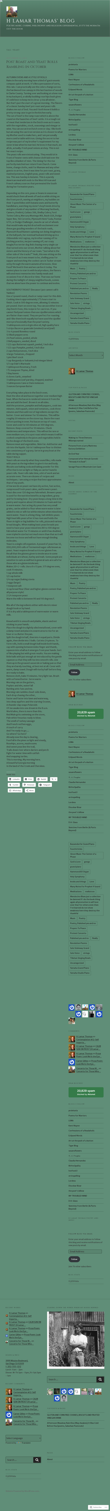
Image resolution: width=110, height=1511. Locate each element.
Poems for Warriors (78, 69)
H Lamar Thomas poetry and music (83, 1219)
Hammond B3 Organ (79, 222)
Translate (26, 1443)
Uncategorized (77, 313)
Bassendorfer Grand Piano (82, 194)
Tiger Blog (73, 99)
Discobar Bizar (75, 140)
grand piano (75, 217)
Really (95, 288)
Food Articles (76, 199)
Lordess (72, 135)
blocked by (89, 715)
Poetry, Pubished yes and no (83, 273)
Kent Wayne (74, 79)
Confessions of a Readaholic (81, 84)
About (71, 482)
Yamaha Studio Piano (79, 323)
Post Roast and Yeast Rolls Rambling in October (31, 64)
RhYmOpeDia (74, 120)
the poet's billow (76, 145)
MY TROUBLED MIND (78, 150)
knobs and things (78, 232)
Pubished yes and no (79, 288)
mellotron (90, 242)
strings (86, 303)
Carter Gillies (82, 1061)
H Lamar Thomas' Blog (40, 21)
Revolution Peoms (78, 293)
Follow (74, 672)
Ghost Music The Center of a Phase (83, 205)
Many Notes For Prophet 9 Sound (85, 237)
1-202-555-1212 (13, 1366)
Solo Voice (75, 303)
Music (72, 268)
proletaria (73, 64)
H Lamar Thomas (77, 172)
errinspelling (74, 130)
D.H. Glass (73, 155)
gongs (87, 212)
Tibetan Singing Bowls (80, 308)
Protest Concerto (78, 283)
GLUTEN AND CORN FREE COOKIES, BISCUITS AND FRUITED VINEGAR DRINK (84, 397)
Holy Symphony (77, 227)
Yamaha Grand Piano (79, 318)
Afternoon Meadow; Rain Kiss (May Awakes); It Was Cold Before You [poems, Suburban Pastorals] (85, 408)
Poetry (82, 268)
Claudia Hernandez (77, 114)
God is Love (75, 212)
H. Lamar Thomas (84, 1036)
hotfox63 (73, 125)
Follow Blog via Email (81, 647)
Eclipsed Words (75, 89)
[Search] (37, 1460)
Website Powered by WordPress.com (22, 1491)
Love (92, 232)
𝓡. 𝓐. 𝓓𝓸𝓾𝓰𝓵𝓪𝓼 (74, 109)
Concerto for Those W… (87, 1068)
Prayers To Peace (78, 278)
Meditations (76, 242)
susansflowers (75, 105)
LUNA (71, 74)
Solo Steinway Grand (79, 298)
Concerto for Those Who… (88, 1071)
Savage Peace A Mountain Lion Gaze (85, 467)
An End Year (74, 454)
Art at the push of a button (81, 94)
